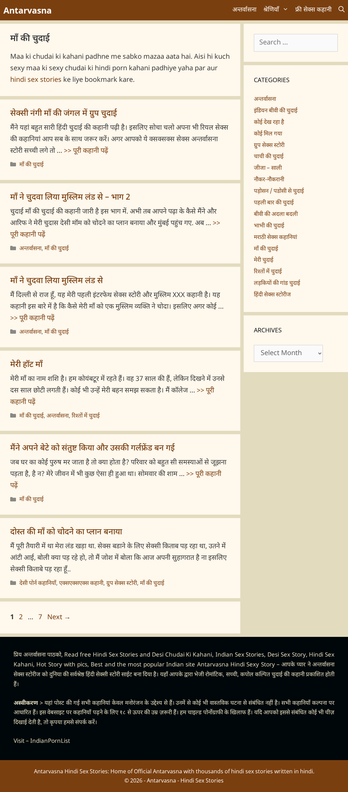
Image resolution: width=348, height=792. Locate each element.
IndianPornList (50, 741)
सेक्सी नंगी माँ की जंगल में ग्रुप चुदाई (63, 113)
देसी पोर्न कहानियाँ (37, 583)
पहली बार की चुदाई (274, 203)
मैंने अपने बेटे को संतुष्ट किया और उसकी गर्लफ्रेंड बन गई (92, 448)
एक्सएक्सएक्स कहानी (81, 583)
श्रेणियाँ (271, 10)
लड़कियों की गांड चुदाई (277, 283)
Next (59, 617)
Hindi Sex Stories (115, 655)
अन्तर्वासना (244, 10)
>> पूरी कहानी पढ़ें (86, 151)
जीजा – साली (268, 168)
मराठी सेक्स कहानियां (275, 237)
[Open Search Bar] (341, 10)
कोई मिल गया (268, 134)
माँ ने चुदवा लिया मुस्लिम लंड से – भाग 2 (70, 197)
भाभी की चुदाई (269, 226)
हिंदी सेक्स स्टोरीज (272, 295)
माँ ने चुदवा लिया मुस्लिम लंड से (56, 281)
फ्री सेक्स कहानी (313, 10)
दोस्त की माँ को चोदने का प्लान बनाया (66, 532)
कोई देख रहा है (269, 122)
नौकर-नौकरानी (269, 180)
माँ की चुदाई (31, 165)
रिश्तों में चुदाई (86, 416)
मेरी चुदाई (263, 260)
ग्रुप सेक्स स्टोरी (121, 583)
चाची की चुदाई (268, 157)
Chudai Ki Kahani (188, 655)
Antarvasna (27, 10)
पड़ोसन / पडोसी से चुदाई (279, 191)
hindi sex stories (36, 80)
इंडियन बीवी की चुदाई (275, 111)
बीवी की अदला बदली (276, 214)
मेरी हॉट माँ (26, 365)
